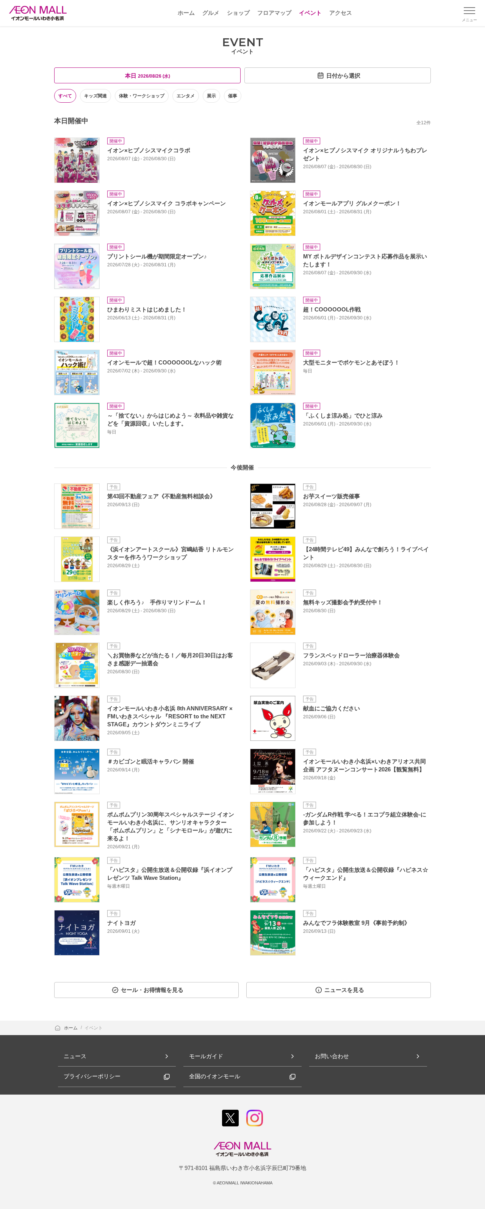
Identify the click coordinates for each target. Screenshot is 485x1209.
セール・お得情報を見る (152, 990)
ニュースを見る (344, 990)
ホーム (71, 1028)
